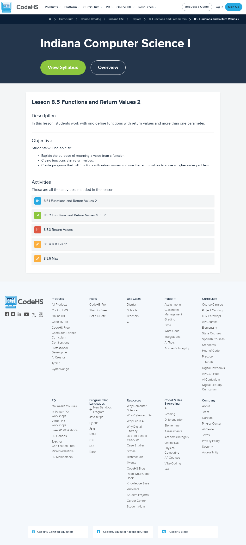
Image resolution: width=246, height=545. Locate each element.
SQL (92, 446)
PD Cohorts (59, 436)
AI (166, 408)
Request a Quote (197, 7)
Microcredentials (63, 451)
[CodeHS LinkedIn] (19, 315)
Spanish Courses (213, 339)
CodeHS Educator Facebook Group (125, 532)
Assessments (173, 431)
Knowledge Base (138, 483)
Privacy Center (211, 424)
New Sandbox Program (102, 410)
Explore (136, 19)
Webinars (133, 489)
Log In (219, 7)
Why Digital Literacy (134, 429)
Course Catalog (91, 19)
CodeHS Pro (60, 322)
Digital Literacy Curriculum (212, 387)
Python (93, 423)
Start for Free (98, 310)
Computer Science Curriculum (64, 335)
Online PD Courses (64, 406)
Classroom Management (173, 312)
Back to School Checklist (137, 438)
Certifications (60, 343)
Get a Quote (97, 316)
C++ (91, 440)
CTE (129, 322)
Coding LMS (60, 310)
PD (54, 400)
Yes (167, 469)
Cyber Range (60, 369)
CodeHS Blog (136, 468)
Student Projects (138, 495)
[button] (53, 7)
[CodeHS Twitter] (33, 315)
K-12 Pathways (211, 316)
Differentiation (174, 420)
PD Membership (62, 457)
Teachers (133, 316)
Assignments (173, 305)
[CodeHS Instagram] (13, 315)
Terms (206, 435)
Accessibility (210, 452)
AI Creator (58, 357)
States (131, 451)
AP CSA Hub (210, 374)
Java (92, 429)
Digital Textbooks (213, 368)
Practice (207, 356)
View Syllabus (63, 67)
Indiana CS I (116, 19)
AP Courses (209, 322)
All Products (59, 305)
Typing (56, 363)
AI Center (208, 429)
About (206, 406)
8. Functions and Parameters (168, 19)
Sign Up (234, 7)
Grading (170, 319)
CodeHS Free (61, 328)
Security (207, 447)
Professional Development (60, 350)
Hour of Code (211, 351)
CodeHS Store (178, 532)
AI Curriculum (211, 380)
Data (168, 325)
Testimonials (135, 457)
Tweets (131, 463)
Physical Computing (172, 450)
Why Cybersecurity (139, 415)
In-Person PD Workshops (60, 414)
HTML (93, 434)
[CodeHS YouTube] (26, 315)
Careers (207, 418)
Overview (108, 67)
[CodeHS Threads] (40, 315)
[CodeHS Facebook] (7, 315)
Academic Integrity (177, 348)
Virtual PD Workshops (59, 423)
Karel (92, 452)
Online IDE (59, 316)
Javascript (96, 417)
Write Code (172, 331)
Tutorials (207, 362)
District (131, 305)
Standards (209, 345)
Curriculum (66, 19)
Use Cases (134, 299)
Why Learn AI (135, 421)
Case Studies (136, 445)
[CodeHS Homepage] (21, 7)
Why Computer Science (137, 408)
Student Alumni (137, 506)
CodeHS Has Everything (173, 402)
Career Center (136, 501)
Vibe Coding (173, 463)
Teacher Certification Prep (63, 444)
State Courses (211, 333)
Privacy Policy (211, 441)
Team (205, 412)
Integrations (172, 337)
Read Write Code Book (138, 476)
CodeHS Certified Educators (55, 532)
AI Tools (170, 343)
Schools (132, 310)
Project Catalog (212, 310)
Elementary (209, 328)
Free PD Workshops (65, 430)
